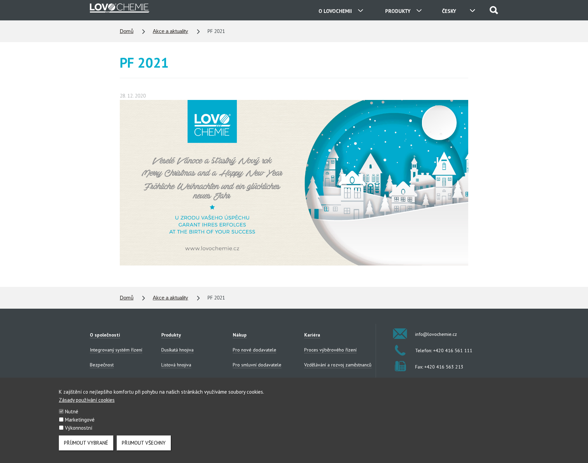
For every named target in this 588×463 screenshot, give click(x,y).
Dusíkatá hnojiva (177, 350)
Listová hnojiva (176, 365)
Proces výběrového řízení (330, 350)
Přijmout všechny (144, 443)
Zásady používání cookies (87, 400)
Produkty (171, 335)
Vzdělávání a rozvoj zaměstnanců (338, 365)
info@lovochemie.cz (436, 334)
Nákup (240, 335)
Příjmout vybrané (86, 443)
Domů (126, 31)
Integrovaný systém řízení (116, 350)
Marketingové (80, 419)
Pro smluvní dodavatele (257, 365)
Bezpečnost (102, 365)
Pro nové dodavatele (254, 350)
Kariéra (312, 335)
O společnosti (105, 335)
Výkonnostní (78, 428)
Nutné (71, 411)
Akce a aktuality (170, 31)
